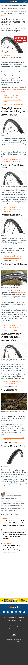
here (15, 260)
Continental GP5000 (19, 293)
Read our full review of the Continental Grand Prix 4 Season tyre (12, 209)
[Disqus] (14, 577)
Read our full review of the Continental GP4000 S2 (12, 326)
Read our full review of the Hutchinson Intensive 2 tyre (12, 257)
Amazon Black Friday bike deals (14, 104)
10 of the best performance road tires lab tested (12, 96)
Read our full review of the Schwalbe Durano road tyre (12, 160)
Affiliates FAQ (4, 15)
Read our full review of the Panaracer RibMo (12, 382)
